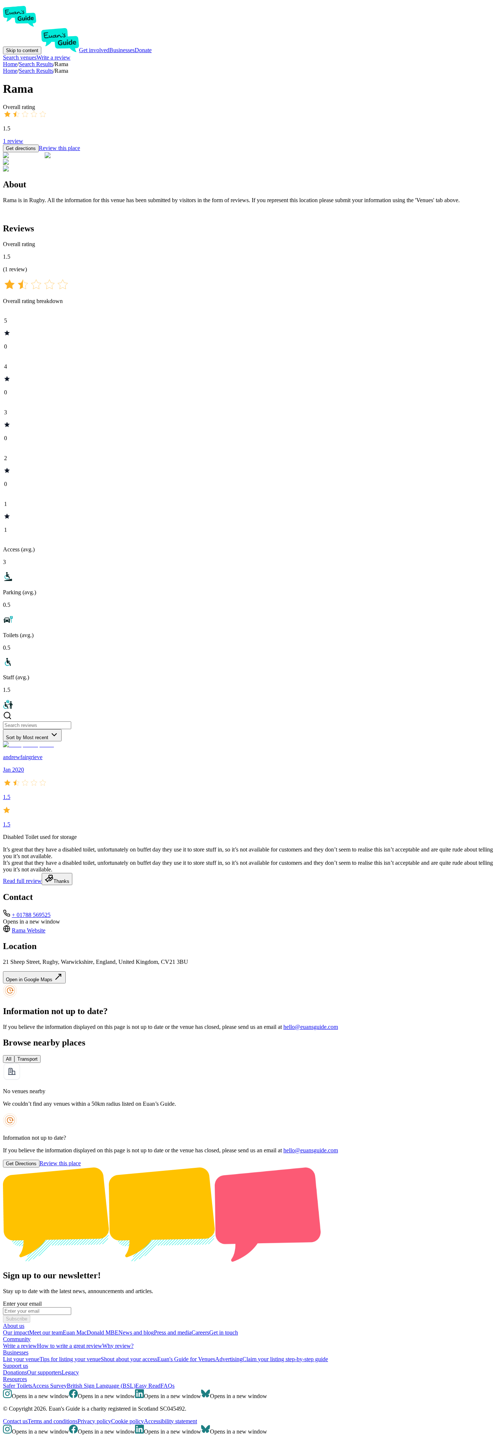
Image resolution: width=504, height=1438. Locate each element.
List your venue (21, 1359)
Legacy (70, 1372)
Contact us (15, 1421)
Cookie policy (127, 1421)
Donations (15, 1372)
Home (10, 71)
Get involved (94, 50)
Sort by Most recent (27, 737)
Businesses (122, 50)
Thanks (61, 881)
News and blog (136, 1332)
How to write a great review (69, 1346)
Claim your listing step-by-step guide (285, 1359)
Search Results (36, 71)
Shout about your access (129, 1359)
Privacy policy (94, 1421)
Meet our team (46, 1332)
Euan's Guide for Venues (186, 1359)
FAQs (167, 1386)
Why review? (118, 1346)
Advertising (228, 1359)
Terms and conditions (52, 1421)
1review (13, 141)
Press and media (172, 1332)
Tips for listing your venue (70, 1359)
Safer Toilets (17, 1386)
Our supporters (44, 1372)
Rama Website (28, 930)
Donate (143, 50)
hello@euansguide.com (310, 1027)
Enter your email (22, 1304)
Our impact (16, 1332)
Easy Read (147, 1386)
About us (13, 1326)
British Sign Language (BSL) (101, 1386)
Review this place (59, 148)
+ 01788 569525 (31, 915)
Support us (15, 1366)
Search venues (20, 57)
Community (17, 1339)
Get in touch (223, 1332)
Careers (200, 1332)
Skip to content (22, 50)
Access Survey (49, 1386)
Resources (15, 1379)
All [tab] (8, 1059)
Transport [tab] (27, 1059)
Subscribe (16, 1319)
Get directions (21, 148)
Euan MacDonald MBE (90, 1332)
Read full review (22, 881)
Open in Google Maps (30, 979)
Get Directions (21, 1163)
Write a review (53, 57)
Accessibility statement (170, 1421)
